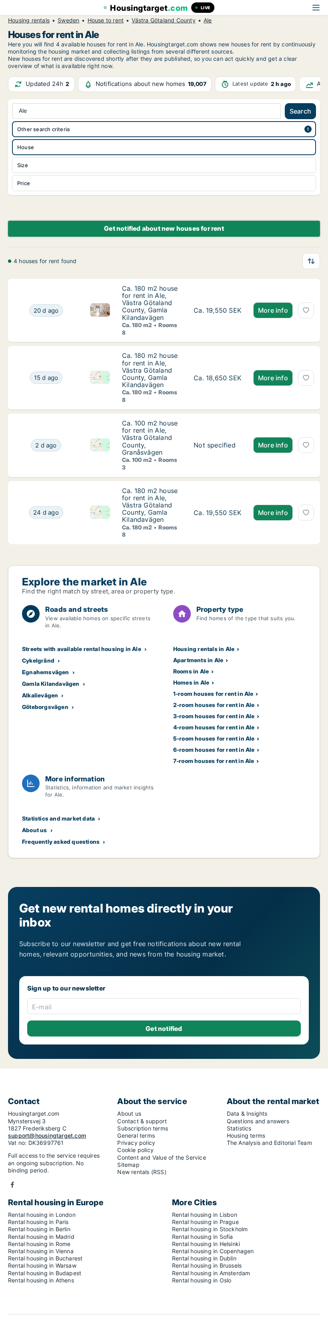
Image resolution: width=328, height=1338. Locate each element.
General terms (136, 1135)
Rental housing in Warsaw (42, 1265)
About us (34, 830)
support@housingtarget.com (47, 1135)
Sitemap (128, 1164)
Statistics (239, 1128)
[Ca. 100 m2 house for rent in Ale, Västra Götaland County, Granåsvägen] (217, 445)
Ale (208, 20)
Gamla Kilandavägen (51, 683)
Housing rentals (29, 20)
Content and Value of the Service (161, 1157)
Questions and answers (258, 1121)
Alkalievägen (40, 695)
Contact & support (141, 1121)
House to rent (106, 20)
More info (273, 310)
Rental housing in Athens (41, 1280)
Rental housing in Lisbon (204, 1214)
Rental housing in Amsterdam (211, 1273)
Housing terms (246, 1135)
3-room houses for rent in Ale (214, 716)
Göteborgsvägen (45, 706)
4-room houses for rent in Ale (214, 727)
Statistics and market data (58, 818)
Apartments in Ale (198, 660)
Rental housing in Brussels (207, 1265)
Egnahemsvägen (45, 672)
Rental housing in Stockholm (210, 1229)
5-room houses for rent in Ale (214, 738)
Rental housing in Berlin (39, 1229)
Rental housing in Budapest (44, 1273)
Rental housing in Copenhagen (213, 1251)
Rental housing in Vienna (41, 1251)
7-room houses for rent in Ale (213, 760)
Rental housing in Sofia (202, 1236)
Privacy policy (136, 1142)
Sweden (68, 20)
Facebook (12, 1185)
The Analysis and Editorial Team (269, 1142)
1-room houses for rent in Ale (213, 693)
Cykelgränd (38, 660)
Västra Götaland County (163, 20)
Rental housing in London (42, 1214)
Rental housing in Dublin (204, 1258)
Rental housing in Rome (39, 1243)
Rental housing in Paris (38, 1221)
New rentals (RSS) (141, 1171)
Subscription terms (142, 1128)
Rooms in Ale (191, 671)
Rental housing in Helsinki (206, 1243)
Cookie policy (135, 1149)
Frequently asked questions (61, 841)
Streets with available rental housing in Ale (81, 648)
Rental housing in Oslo (201, 1280)
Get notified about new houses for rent (164, 228)
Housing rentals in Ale (203, 648)
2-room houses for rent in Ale (214, 704)
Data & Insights (247, 1113)
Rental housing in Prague (205, 1221)
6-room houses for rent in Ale (214, 749)
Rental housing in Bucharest (45, 1258)
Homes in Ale (191, 682)
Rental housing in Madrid (41, 1236)
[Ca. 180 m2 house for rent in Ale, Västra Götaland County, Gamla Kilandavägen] (217, 310)
